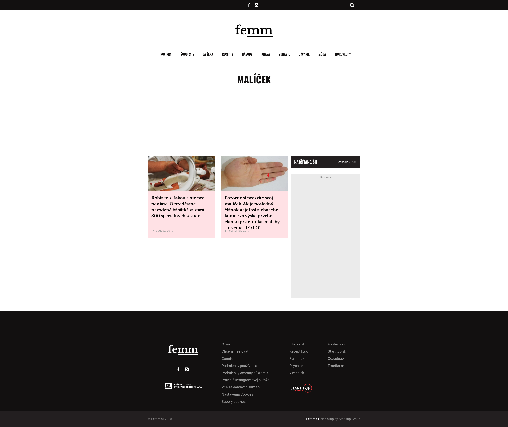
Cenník (227, 358)
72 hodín (343, 162)
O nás (226, 344)
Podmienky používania (239, 366)
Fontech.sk (336, 344)
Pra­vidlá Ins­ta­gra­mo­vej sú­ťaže (245, 380)
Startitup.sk (337, 351)
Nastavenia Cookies (237, 394)
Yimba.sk (296, 373)
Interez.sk (297, 344)
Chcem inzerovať (235, 351)
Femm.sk (296, 358)
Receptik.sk (298, 351)
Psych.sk (296, 366)
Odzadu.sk (336, 358)
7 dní (354, 162)
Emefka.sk (336, 366)
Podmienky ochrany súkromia (245, 373)
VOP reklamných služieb (241, 387)
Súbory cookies (234, 401)
